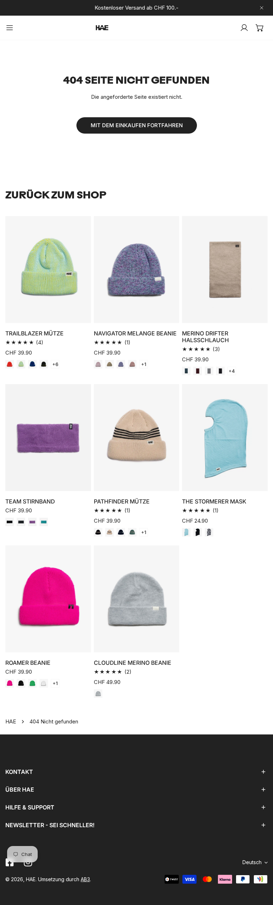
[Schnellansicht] (77, 315)
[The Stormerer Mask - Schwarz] (197, 532)
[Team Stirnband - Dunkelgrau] (21, 522)
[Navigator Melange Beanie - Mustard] (109, 364)
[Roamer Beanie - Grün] (32, 683)
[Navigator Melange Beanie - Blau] (121, 364)
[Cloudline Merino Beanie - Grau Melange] (98, 693)
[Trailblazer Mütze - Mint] (21, 364)
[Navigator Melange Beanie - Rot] (132, 364)
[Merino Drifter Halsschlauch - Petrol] (186, 371)
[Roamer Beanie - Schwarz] (21, 683)
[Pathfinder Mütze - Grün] (132, 532)
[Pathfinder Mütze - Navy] (121, 532)
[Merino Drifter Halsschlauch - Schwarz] (220, 371)
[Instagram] (28, 862)
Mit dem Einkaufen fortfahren (137, 125)
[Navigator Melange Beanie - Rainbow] (98, 364)
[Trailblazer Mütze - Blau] (32, 364)
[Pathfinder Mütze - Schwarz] (98, 532)
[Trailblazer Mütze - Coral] (9, 364)
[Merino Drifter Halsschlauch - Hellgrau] (209, 371)
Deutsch (252, 862)
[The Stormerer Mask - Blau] (186, 532)
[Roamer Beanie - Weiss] (43, 683)
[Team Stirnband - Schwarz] (9, 522)
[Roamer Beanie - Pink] (9, 683)
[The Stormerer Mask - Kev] (209, 532)
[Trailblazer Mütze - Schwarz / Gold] (43, 364)
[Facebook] (9, 862)
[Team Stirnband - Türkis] (43, 522)
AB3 (85, 879)
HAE (10, 721)
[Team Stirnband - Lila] (32, 522)
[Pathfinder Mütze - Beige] (109, 532)
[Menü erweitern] (9, 28)
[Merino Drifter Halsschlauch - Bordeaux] (197, 371)
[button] (260, 28)
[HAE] (102, 28)
